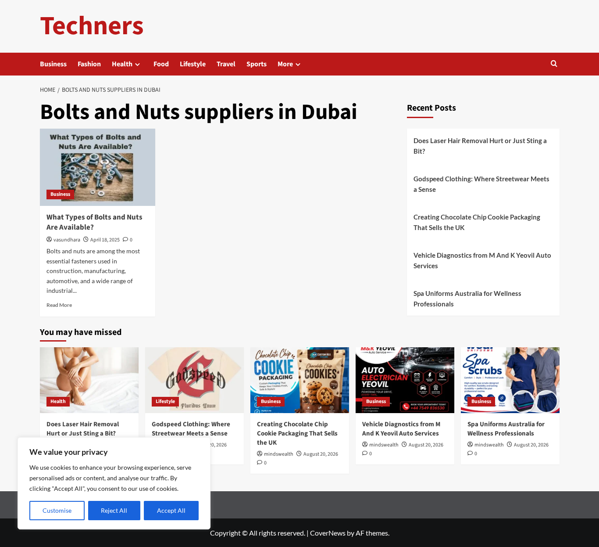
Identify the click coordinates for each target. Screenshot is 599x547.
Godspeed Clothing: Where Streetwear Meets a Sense (481, 184)
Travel (226, 64)
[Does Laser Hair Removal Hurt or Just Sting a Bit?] (89, 380)
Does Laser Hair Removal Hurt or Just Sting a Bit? (480, 146)
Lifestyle (193, 64)
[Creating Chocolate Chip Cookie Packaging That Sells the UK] (299, 380)
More (285, 64)
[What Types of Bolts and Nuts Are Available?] (98, 167)
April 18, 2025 (105, 240)
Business (53, 64)
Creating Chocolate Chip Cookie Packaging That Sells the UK (477, 222)
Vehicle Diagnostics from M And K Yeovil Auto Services (482, 260)
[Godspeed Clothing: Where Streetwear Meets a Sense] (194, 380)
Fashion (89, 64)
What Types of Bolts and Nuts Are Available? (94, 222)
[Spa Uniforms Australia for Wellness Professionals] (510, 380)
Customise (57, 510)
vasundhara (66, 240)
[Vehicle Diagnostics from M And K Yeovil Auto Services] (405, 380)
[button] (554, 64)
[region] (114, 483)
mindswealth (278, 454)
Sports (256, 64)
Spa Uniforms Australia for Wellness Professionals (467, 298)
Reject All (114, 510)
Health (122, 64)
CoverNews (328, 533)
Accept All (171, 510)
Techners (92, 26)
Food (161, 64)
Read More (59, 305)
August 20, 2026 (320, 454)
